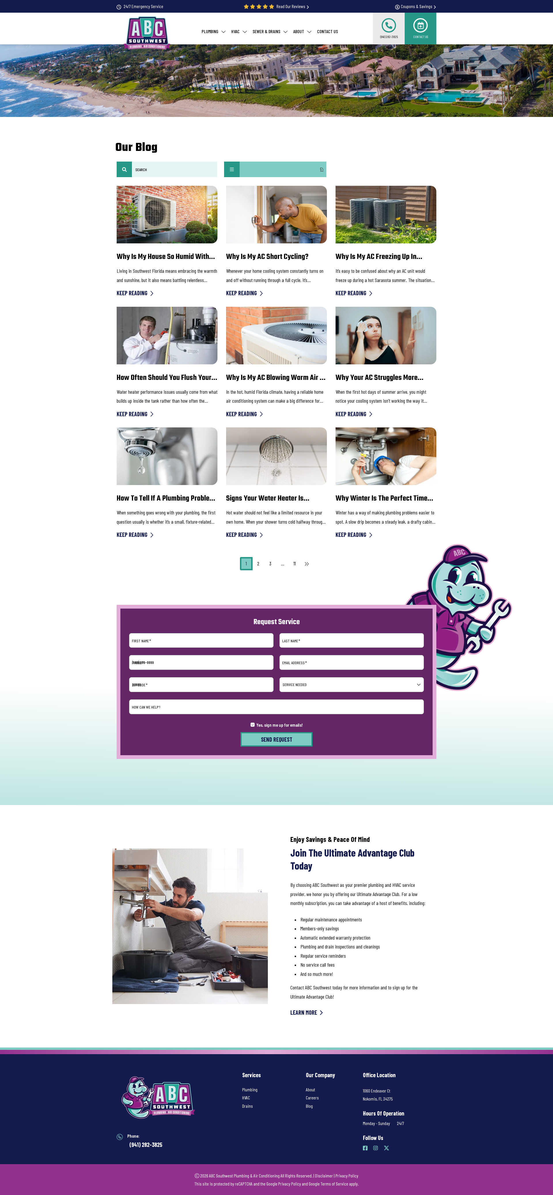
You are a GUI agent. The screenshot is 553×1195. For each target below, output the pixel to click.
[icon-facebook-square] (366, 1148)
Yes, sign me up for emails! (279, 725)
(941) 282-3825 (389, 37)
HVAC (246, 1097)
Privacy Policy (347, 1175)
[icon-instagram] (376, 1148)
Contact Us (420, 37)
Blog (309, 1106)
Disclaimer (324, 1175)
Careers (312, 1097)
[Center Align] (124, 169)
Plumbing (249, 1089)
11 (294, 563)
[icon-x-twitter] (387, 1148)
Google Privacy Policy (283, 1183)
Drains (247, 1106)
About (310, 1089)
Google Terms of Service (328, 1183)
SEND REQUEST (276, 739)
